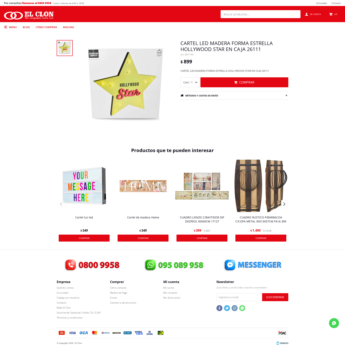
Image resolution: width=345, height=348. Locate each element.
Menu (13, 27)
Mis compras (170, 292)
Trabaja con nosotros (68, 297)
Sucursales (321, 3)
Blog (26, 27)
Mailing (68, 27)
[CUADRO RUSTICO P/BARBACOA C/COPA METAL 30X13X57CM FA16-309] (260, 186)
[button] (295, 14)
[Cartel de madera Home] (143, 186)
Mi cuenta (168, 287)
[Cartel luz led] (84, 186)
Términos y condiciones (70, 317)
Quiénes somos (65, 287)
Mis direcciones (171, 297)
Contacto (336, 3)
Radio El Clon (64, 307)
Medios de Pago (118, 292)
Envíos (113, 297)
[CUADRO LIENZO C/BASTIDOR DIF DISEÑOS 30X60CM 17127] (201, 186)
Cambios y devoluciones (123, 302)
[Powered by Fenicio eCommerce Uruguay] (282, 343)
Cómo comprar (46, 27)
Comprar (246, 82)
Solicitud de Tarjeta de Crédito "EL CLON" (79, 312)
